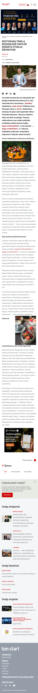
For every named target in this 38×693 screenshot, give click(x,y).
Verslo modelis (15, 471)
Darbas (4, 668)
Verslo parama (19, 620)
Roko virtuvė (17, 106)
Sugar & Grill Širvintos (10, 129)
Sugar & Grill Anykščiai (10, 126)
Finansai (16, 547)
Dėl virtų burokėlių (8, 584)
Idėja (5, 471)
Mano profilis (6, 657)
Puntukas (28, 103)
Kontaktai (5, 666)
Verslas (5, 54)
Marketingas (18, 511)
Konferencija (18, 619)
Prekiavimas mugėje (9, 593)
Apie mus (5, 671)
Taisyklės (5, 673)
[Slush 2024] (6, 621)
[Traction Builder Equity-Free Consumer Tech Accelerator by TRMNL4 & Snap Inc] (6, 608)
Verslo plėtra (27, 471)
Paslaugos (5, 663)
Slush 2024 (17, 624)
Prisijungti (22, 4)
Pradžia (3, 36)
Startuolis (8, 36)
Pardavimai (6, 570)
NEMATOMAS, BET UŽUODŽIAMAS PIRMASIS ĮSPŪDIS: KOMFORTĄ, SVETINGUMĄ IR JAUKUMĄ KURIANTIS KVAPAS (23, 520)
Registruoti (7, 495)
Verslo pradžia (15, 62)
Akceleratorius (19, 604)
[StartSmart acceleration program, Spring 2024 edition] (6, 631)
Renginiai (29, 604)
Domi (19, 109)
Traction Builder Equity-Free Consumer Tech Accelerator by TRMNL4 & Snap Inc (24, 610)
